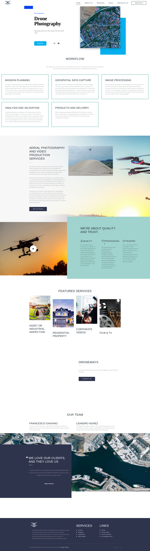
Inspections (81, 534)
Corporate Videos (84, 331)
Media (103, 530)
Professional (111, 242)
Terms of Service (106, 534)
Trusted (130, 241)
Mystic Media (64, 547)
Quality (87, 241)
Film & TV (106, 332)
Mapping (80, 532)
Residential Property (61, 334)
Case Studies (82, 536)
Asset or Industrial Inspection (37, 328)
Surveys (80, 530)
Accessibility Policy (106, 536)
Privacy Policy (105, 532)
